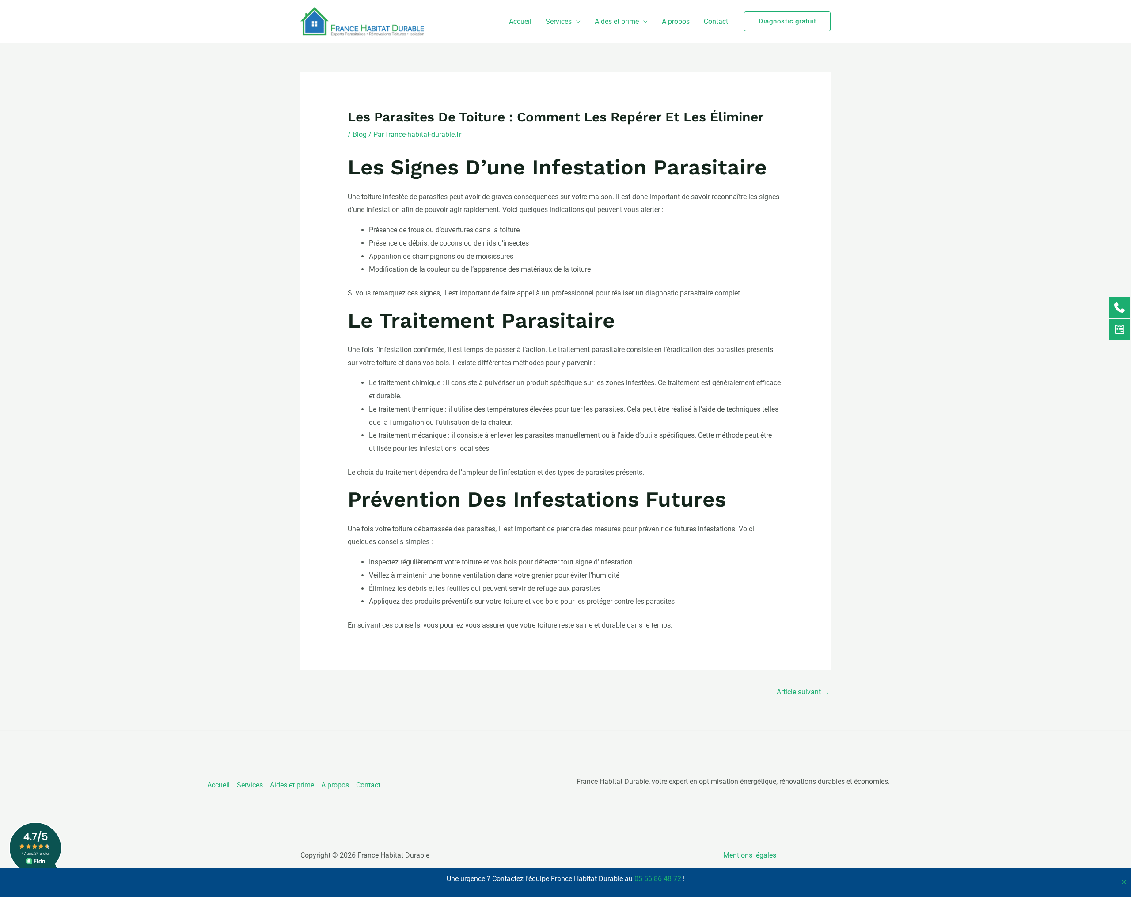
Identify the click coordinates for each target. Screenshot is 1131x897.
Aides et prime (617, 21)
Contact (716, 21)
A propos (676, 21)
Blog (360, 134)
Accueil (520, 21)
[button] (787, 21)
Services (559, 21)
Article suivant (803, 692)
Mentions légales (749, 855)
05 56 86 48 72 (657, 878)
